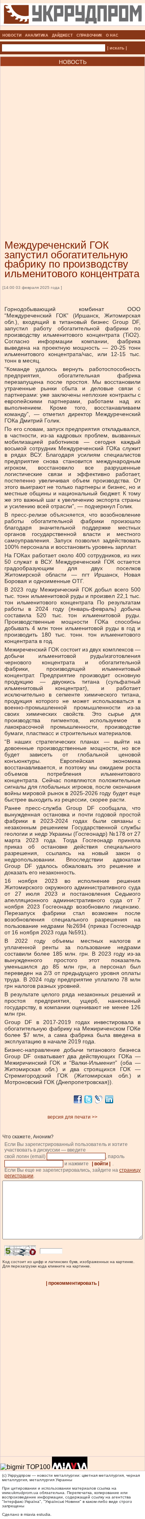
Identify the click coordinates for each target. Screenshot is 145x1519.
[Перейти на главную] (72, 27)
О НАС (112, 35)
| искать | (117, 47)
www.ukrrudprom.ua (20, 1492)
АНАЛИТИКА (36, 35)
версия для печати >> (72, 1117)
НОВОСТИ (11, 35)
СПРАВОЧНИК (89, 35)
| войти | (101, 1164)
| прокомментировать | (72, 1283)
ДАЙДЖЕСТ (62, 35)
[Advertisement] (72, 140)
